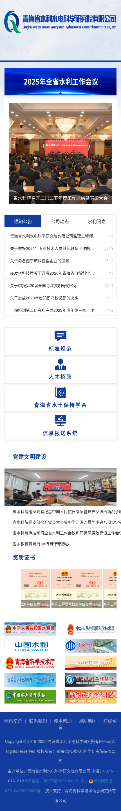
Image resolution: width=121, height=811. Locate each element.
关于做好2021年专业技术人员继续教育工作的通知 (54, 248)
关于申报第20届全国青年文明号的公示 (44, 285)
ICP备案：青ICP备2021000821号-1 (56, 780)
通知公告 (23, 221)
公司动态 (60, 221)
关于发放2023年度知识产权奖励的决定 (44, 298)
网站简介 (13, 721)
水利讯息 (97, 221)
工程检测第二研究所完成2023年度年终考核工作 (52, 310)
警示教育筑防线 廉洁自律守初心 (41, 543)
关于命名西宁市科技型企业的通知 (39, 260)
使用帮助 (63, 721)
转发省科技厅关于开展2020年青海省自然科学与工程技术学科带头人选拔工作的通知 (54, 273)
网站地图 (88, 721)
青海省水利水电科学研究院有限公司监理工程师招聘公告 (54, 236)
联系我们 (38, 721)
